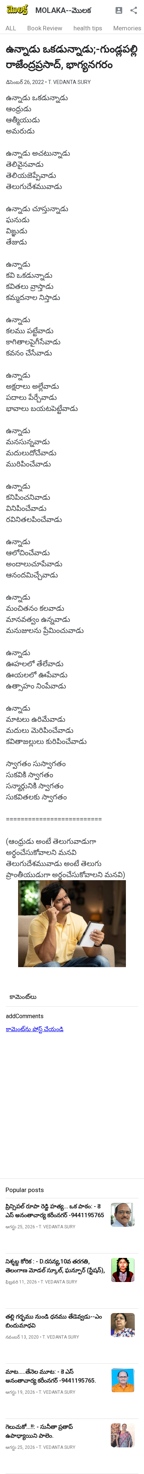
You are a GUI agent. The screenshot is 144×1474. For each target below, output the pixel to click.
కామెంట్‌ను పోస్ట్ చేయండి (35, 1029)
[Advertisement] (72, 1106)
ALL (11, 28)
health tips (87, 28)
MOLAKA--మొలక (63, 10)
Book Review (44, 28)
